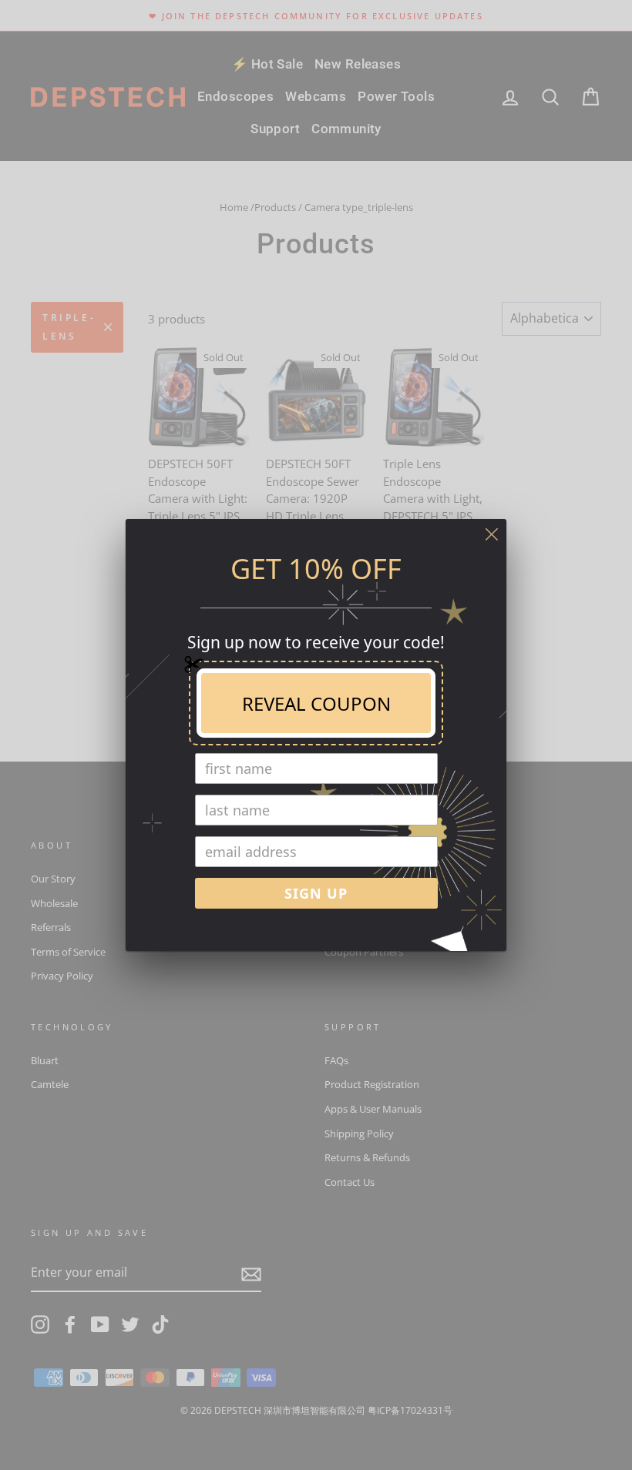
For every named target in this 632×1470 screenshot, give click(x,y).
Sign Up (316, 893)
